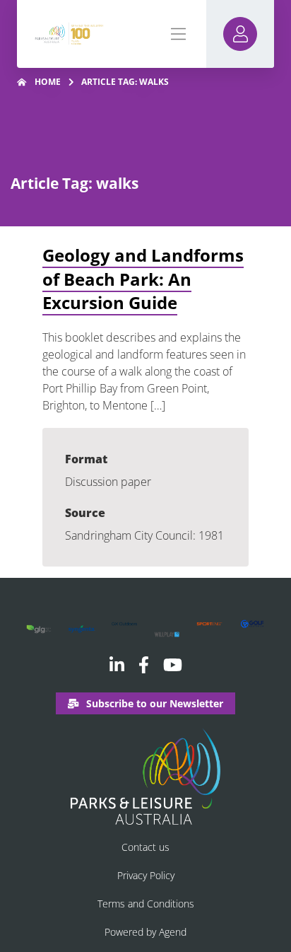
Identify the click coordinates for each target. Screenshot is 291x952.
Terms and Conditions (145, 903)
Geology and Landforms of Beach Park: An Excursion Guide (143, 278)
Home (48, 82)
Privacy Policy (145, 875)
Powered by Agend (145, 932)
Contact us (145, 847)
